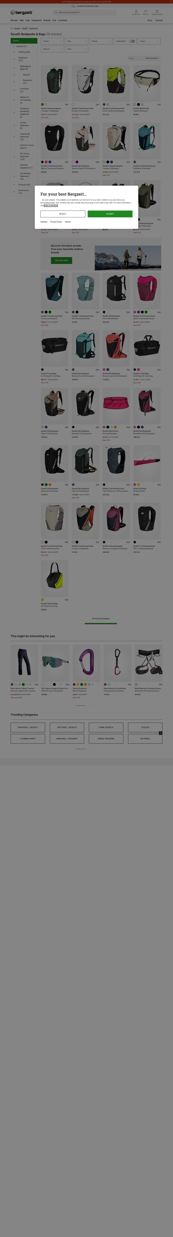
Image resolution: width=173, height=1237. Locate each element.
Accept (110, 214)
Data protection (51, 205)
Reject (62, 214)
